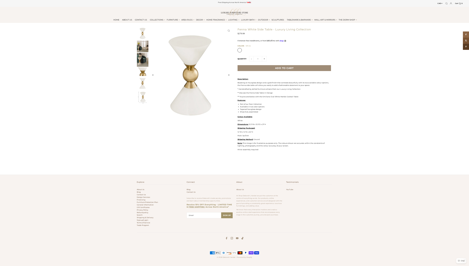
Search (140, 215)
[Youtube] (237, 238)
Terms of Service (143, 223)
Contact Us (141, 195)
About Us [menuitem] (127, 20)
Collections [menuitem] (156, 20)
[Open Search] (447, 3)
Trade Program (143, 225)
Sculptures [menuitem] (278, 20)
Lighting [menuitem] (233, 20)
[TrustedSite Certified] (234, 246)
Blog (139, 192)
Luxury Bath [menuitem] (248, 20)
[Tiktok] (242, 238)
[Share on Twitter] (466, 41)
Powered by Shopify (244, 257)
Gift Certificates (143, 207)
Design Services (143, 197)
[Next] (228, 75)
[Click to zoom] (228, 30)
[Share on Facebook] (466, 34)
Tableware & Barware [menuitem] (299, 20)
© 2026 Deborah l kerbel (226, 257)
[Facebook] (226, 238)
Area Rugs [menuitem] (186, 20)
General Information (145, 205)
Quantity (242, 59)
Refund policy (142, 212)
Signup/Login (142, 220)
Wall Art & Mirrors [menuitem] (324, 20)
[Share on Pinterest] (466, 47)
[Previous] (153, 75)
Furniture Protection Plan (147, 202)
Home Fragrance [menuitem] (215, 20)
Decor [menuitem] (199, 20)
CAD (439, 3)
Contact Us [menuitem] (141, 20)
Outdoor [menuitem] (263, 20)
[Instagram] (232, 238)
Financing (141, 200)
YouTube (289, 189)
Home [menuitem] (116, 20)
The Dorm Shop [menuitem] (347, 20)
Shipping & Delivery (145, 217)
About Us (140, 189)
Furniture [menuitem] (172, 20)
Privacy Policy (142, 210)
